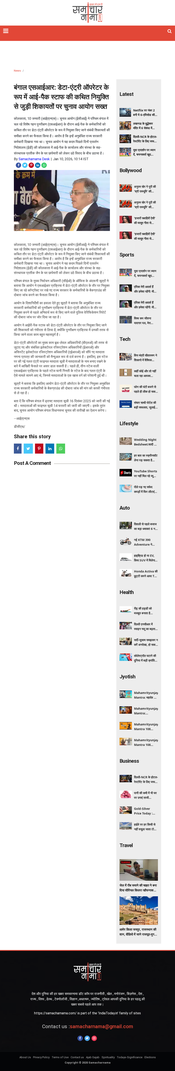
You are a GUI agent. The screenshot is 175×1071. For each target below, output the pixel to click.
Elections (150, 1057)
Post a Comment (32, 463)
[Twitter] (87, 1038)
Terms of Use (60, 1057)
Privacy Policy (41, 1057)
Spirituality (108, 1057)
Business (129, 761)
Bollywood (131, 170)
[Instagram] (94, 1038)
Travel (126, 845)
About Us (25, 1057)
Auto (125, 508)
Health (127, 592)
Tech (125, 339)
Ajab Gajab (92, 1057)
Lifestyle (129, 424)
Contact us (77, 1057)
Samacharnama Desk (34, 159)
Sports (127, 255)
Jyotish (127, 677)
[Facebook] (80, 1038)
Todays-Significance (129, 1057)
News (17, 70)
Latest (126, 94)
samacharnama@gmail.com (87, 1026)
